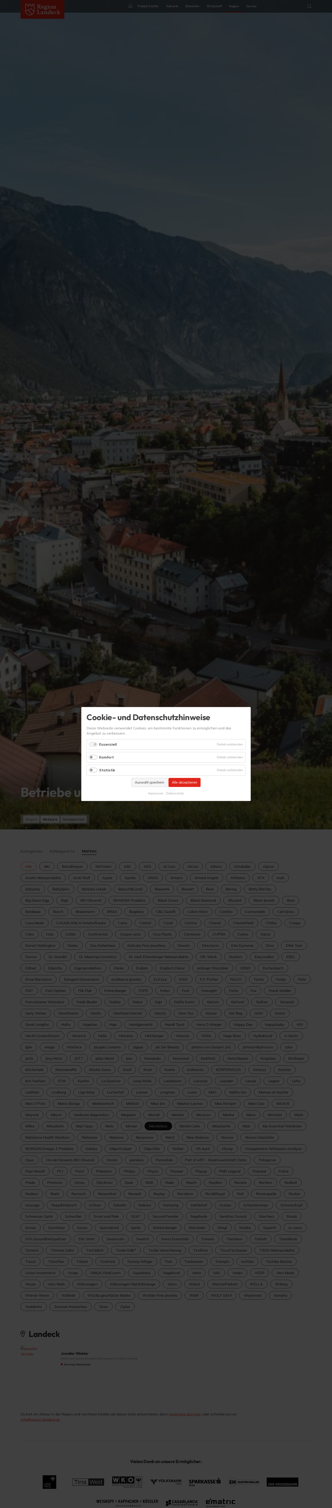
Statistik (107, 770)
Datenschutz (175, 793)
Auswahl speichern (149, 782)
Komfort (106, 757)
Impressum (156, 793)
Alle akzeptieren (184, 782)
